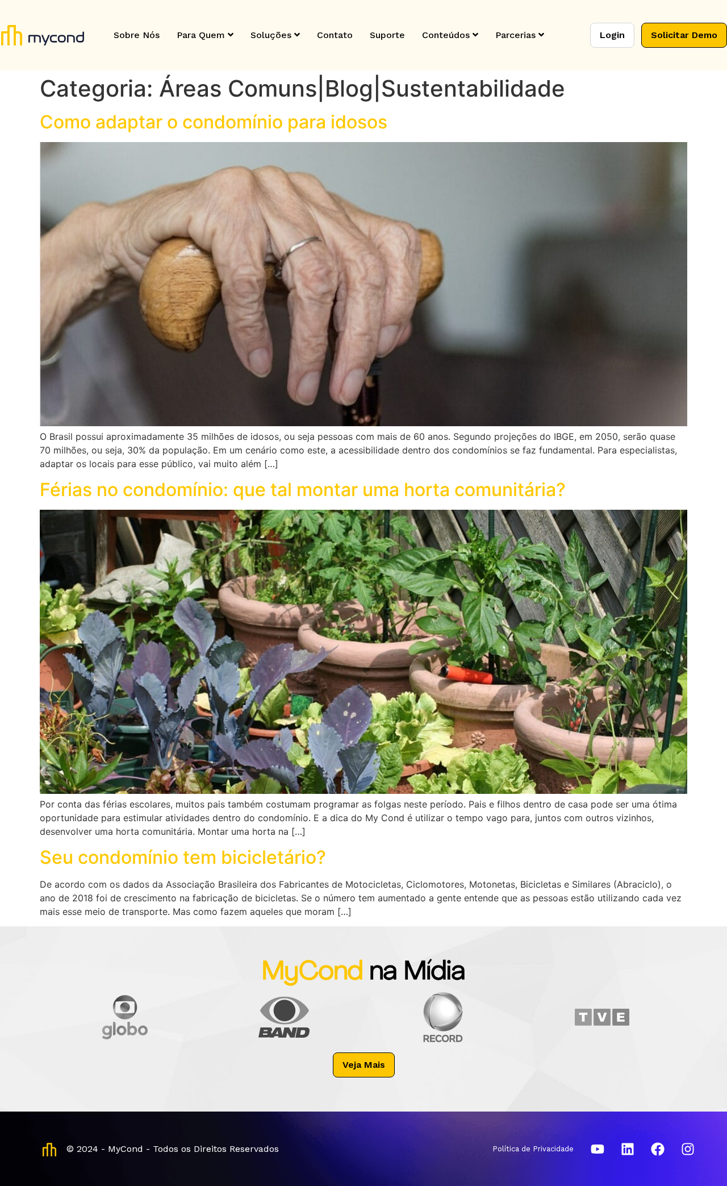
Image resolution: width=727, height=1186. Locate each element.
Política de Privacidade (533, 1149)
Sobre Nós (137, 35)
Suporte (387, 35)
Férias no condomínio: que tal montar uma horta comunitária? (303, 489)
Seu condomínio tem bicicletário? (183, 857)
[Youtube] (597, 1149)
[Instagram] (687, 1149)
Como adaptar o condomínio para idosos (213, 122)
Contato (335, 35)
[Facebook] (657, 1149)
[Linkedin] (627, 1149)
